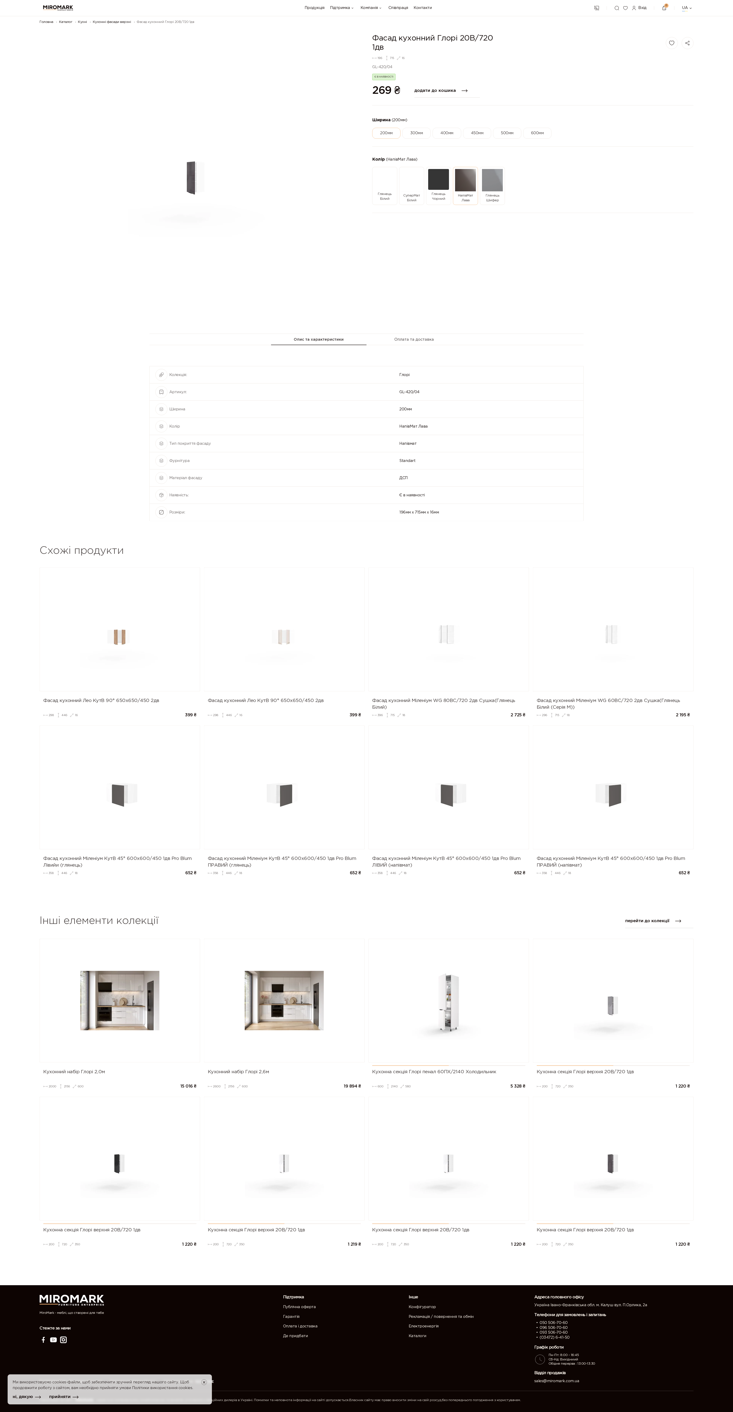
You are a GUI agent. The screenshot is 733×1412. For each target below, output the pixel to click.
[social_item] (43, 1340)
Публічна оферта (299, 1307)
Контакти (423, 8)
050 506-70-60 (554, 1323)
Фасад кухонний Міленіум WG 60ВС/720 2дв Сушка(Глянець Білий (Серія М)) (608, 704)
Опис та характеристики (319, 339)
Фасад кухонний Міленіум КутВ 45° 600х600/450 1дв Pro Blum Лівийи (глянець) (117, 861)
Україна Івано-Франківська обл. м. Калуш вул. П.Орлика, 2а (590, 1305)
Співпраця (398, 8)
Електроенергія (424, 1326)
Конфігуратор (422, 1307)
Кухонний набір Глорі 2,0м (74, 1072)
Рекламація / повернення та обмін (441, 1316)
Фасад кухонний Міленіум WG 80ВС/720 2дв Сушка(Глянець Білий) (443, 704)
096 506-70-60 (554, 1328)
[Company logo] (58, 8)
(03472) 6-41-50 (555, 1337)
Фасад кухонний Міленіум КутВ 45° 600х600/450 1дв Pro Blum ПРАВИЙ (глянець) (282, 861)
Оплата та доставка (414, 339)
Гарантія (291, 1316)
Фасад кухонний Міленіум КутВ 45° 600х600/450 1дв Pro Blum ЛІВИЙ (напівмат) (446, 861)
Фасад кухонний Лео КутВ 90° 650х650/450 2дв (101, 701)
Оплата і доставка (300, 1326)
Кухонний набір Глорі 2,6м (238, 1072)
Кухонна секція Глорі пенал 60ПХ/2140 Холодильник (434, 1072)
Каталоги (417, 1336)
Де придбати (295, 1336)
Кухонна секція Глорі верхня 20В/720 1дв (585, 1072)
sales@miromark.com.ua (556, 1381)
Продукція (315, 8)
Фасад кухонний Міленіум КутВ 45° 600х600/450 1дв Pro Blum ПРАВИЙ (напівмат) (611, 861)
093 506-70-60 (554, 1332)
